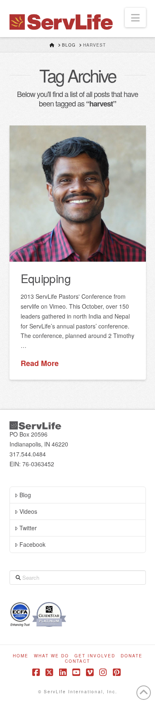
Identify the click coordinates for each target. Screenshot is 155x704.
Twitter (28, 528)
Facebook (32, 544)
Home (21, 656)
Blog (25, 495)
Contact (77, 661)
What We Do (51, 656)
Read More (40, 363)
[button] (135, 17)
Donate (132, 656)
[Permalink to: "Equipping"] (78, 193)
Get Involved (94, 656)
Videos (28, 511)
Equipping (46, 278)
